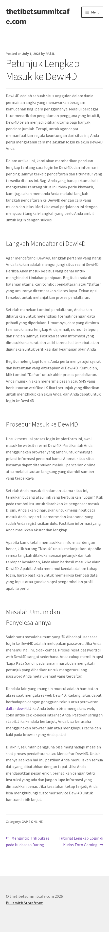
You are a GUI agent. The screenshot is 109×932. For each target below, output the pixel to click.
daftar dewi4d (17, 708)
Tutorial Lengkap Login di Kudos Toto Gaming (81, 841)
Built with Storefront (24, 902)
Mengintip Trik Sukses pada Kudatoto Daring (28, 841)
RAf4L (50, 53)
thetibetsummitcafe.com (37, 16)
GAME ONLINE (32, 821)
